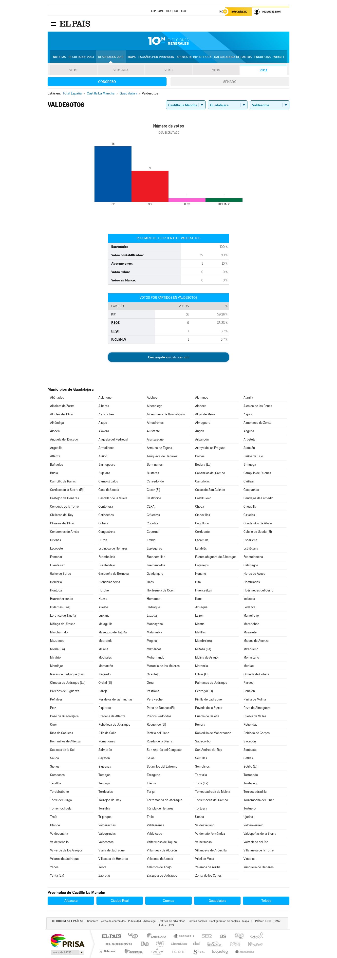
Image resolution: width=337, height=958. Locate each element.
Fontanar (56, 557)
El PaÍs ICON (178, 951)
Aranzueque (155, 439)
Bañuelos (56, 464)
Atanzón (249, 448)
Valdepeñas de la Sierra (259, 833)
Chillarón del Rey (61, 515)
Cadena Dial (197, 944)
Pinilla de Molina (254, 699)
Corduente (202, 532)
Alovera (103, 431)
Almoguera (202, 422)
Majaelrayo (251, 615)
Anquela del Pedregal (113, 439)
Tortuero (249, 808)
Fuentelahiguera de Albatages (215, 557)
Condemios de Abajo (257, 523)
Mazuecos (57, 641)
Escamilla (201, 540)
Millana (103, 649)
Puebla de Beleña (207, 716)
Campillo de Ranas (63, 481)
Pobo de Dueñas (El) (161, 708)
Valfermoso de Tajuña (162, 842)
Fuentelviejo (106, 565)
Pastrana (153, 691)
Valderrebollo (59, 842)
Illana (199, 599)
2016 (168, 70)
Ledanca (249, 607)
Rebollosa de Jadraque (114, 724)
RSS (171, 925)
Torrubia (104, 808)
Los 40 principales (135, 936)
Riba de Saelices (61, 733)
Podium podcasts (157, 951)
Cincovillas (202, 515)
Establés (201, 548)
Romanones (106, 741)
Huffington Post (117, 944)
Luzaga (152, 615)
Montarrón (105, 666)
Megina (152, 641)
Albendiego (154, 406)
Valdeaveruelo (253, 825)
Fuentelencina (253, 557)
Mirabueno (250, 649)
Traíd (53, 817)
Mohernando (155, 657)
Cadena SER (205, 936)
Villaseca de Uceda (160, 859)
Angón (199, 431)
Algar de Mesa (205, 414)
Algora (248, 414)
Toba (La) (201, 783)
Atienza (55, 456)
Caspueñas (251, 490)
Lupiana (104, 615)
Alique (102, 422)
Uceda (199, 817)
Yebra (102, 867)
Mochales (105, 657)
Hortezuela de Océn (160, 590)
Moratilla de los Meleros (163, 666)
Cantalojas (202, 481)
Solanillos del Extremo (162, 766)
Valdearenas (155, 825)
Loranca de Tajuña (63, 615)
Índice (163, 925)
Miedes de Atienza (256, 641)
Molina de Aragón (207, 657)
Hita (198, 582)
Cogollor (152, 523)
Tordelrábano (59, 791)
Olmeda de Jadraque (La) (67, 682)
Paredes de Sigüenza (64, 691)
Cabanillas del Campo (210, 473)
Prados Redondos (159, 716)
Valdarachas (107, 825)
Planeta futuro (233, 944)
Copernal (153, 532)
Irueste (103, 607)
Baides (200, 456)
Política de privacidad (172, 921)
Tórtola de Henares (160, 808)
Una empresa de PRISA (67, 940)
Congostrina (106, 532)
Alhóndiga (57, 422)
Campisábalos (108, 481)
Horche (103, 590)
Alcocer (200, 406)
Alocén (55, 431)
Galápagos (250, 565)
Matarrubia (154, 632)
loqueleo (220, 951)
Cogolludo (202, 523)
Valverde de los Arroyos (66, 850)
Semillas (201, 758)
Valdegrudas (107, 833)
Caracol (255, 936)
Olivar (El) (201, 674)
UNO (145, 944)
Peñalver (56, 699)
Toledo (266, 901)
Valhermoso (203, 842)
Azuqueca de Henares (162, 456)
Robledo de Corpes (256, 733)
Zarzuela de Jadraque (162, 875)
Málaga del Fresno (62, 624)
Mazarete (250, 632)
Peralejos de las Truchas (115, 699)
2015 (216, 70)
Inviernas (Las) (60, 607)
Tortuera (201, 808)
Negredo (104, 674)
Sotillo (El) (250, 766)
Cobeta (103, 523)
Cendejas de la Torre (64, 506)
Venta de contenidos (113, 921)
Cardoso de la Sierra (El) (67, 490)
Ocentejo (153, 674)
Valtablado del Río (255, 842)
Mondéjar (56, 666)
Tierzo (151, 783)
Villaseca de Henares (113, 859)
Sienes (54, 766)
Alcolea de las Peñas (257, 406)
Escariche (250, 540)
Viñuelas (249, 859)
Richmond (108, 951)
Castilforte (154, 498)
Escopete (56, 548)
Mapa (132, 57)
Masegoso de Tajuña (112, 632)
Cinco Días (178, 944)
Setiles (248, 758)
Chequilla (249, 506)
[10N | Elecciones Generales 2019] (168, 41)
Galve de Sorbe (60, 573)
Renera (200, 724)
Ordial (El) (105, 682)
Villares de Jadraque (64, 859)
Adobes (152, 397)
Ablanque (105, 397)
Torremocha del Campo (211, 800)
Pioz (53, 708)
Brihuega (249, 464)
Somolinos (202, 766)
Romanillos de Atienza (65, 741)
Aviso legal (149, 921)
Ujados (248, 817)
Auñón (102, 456)
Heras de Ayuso (254, 573)
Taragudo (153, 775)
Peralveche (155, 699)
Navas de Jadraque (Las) (67, 674)
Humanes (153, 599)
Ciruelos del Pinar (62, 523)
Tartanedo (250, 775)
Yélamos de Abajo (159, 867)
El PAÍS (111, 936)
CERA (150, 506)
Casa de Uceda (108, 490)
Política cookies (197, 921)
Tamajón (104, 775)
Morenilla (201, 666)
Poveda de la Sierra (208, 708)
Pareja (103, 691)
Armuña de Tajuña (159, 448)
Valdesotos (105, 842)
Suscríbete (239, 11)
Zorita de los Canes (208, 875)
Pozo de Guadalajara (64, 716)
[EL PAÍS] (75, 24)
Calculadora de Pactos (233, 57)
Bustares (153, 473)
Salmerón (105, 750)
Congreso (107, 82)
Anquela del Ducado (64, 439)
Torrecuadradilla (255, 791)
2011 (263, 70)
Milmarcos (154, 649)
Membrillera (203, 641)
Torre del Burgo (61, 800)
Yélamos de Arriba (208, 867)
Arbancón (202, 439)
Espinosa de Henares (113, 548)
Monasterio (251, 657)
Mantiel (200, 624)
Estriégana (250, 548)
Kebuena (251, 944)
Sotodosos (57, 775)
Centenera (105, 506)
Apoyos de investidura (194, 57)
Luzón (199, 615)
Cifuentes (153, 515)
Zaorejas (104, 875)
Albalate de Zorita (62, 406)
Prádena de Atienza (112, 716)
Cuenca (168, 901)
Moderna (132, 951)
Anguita (248, 431)
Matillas (200, 632)
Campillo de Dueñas (257, 473)
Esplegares (154, 548)
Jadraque (153, 607)
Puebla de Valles (254, 716)
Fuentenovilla (156, 565)
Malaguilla (105, 624)
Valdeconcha (59, 833)
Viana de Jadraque (111, 850)
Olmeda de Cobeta (256, 674)
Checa (199, 506)
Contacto (92, 921)
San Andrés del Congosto (164, 750)
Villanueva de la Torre (258, 850)
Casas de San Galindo (210, 490)
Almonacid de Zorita (257, 422)
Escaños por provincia (156, 57)
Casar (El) (153, 490)
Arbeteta (249, 439)
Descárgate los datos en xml (168, 357)
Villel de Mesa (204, 859)
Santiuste (250, 750)
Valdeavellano (204, 825)
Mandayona (155, 624)
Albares (103, 406)
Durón (102, 540)
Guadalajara (155, 573)
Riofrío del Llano (158, 733)
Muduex (248, 666)
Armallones (106, 448)
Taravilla (201, 775)
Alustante (153, 431)
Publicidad (134, 921)
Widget (278, 57)
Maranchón (251, 624)
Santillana (158, 936)
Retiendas (250, 724)
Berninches (155, 464)
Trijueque (105, 817)
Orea (150, 682)
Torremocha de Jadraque (164, 800)
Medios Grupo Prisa (67, 952)
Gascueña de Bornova (113, 573)
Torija (151, 791)
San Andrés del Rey (208, 750)
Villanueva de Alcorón (162, 850)
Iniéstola (249, 599)
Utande (55, 825)
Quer (53, 724)
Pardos (248, 682)
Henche (200, 573)
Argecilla (56, 448)
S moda (198, 951)
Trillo (150, 817)
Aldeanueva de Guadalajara (166, 414)
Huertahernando (61, 599)
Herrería (56, 582)
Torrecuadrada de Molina (212, 791)
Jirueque (201, 607)
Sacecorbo (202, 741)
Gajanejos (202, 565)
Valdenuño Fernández (210, 833)
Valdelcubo (154, 833)
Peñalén (249, 691)
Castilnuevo (203, 498)
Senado (230, 82)
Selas (150, 758)
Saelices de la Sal (62, 750)
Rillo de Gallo (107, 733)
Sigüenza (104, 766)
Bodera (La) (203, 464)
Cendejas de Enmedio (258, 498)
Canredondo (155, 481)
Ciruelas (249, 515)
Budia (54, 473)
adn (237, 936)
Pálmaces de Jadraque (211, 682)
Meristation (244, 951)
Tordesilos (105, 791)
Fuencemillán (156, 557)
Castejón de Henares (64, 498)
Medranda (105, 641)
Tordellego (250, 783)
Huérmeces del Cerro (258, 590)
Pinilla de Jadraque (208, 699)
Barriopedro (106, 464)
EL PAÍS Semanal (215, 944)
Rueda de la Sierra (159, 741)
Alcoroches (106, 414)
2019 (73, 70)
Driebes (55, 540)
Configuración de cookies (224, 921)
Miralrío (55, 657)
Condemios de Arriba (64, 532)
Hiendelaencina (109, 582)
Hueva (102, 599)
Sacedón (249, 741)
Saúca (54, 758)
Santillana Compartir (184, 936)
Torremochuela (61, 808)
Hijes (150, 582)
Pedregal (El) (204, 691)
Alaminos (201, 397)
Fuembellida (106, 557)
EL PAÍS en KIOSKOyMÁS (266, 921)
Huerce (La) (203, 590)
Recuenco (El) (156, 724)
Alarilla (248, 397)
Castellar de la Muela (112, 498)
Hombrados (251, 582)
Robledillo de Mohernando (213, 733)
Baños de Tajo (253, 456)
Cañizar (248, 481)
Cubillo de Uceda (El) (257, 532)
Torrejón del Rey (109, 800)
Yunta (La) (57, 875)
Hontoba (56, 590)
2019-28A (121, 70)
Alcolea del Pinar (62, 414)
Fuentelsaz (57, 565)
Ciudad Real (120, 901)
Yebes (54, 867)
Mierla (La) (57, 649)
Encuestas (262, 57)
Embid (151, 540)
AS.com (221, 936)
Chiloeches (106, 515)
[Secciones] (53, 24)
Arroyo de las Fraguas (210, 448)
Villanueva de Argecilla (211, 850)
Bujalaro (104, 473)
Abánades (57, 397)
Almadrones (155, 422)
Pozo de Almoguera (257, 708)
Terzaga (104, 783)
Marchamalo (59, 632)
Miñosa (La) (203, 649)
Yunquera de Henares (258, 867)
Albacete (70, 901)
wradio (159, 944)
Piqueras (104, 708)
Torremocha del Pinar (258, 800)
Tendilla (55, 783)
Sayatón (104, 758)
